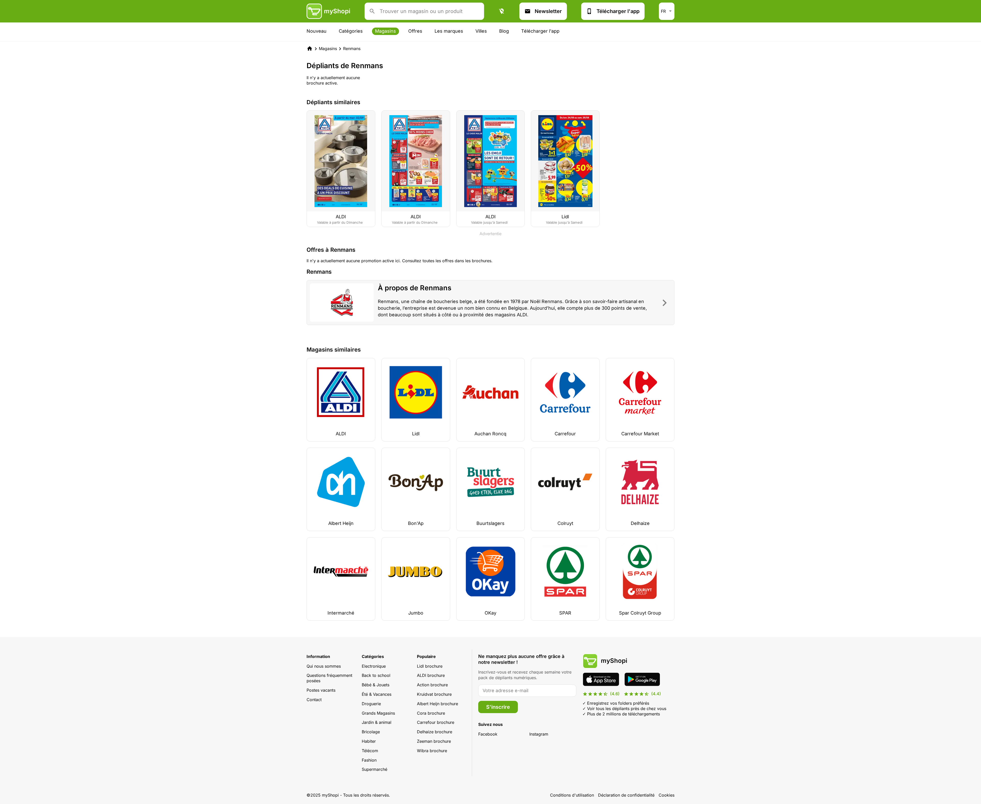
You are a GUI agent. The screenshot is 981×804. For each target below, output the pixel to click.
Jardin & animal (376, 722)
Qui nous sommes (324, 666)
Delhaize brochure (434, 731)
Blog (504, 31)
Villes (481, 31)
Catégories (351, 31)
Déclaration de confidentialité (626, 795)
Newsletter (548, 11)
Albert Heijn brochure (437, 703)
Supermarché (374, 769)
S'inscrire (498, 707)
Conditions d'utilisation (572, 795)
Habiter (369, 741)
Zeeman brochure (434, 741)
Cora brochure (431, 713)
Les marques (449, 31)
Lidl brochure (429, 666)
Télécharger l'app (618, 11)
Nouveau (316, 31)
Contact (314, 699)
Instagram (538, 734)
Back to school (376, 675)
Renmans (351, 48)
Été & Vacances (376, 694)
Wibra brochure (432, 750)
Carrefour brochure (435, 722)
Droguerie (371, 703)
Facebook (487, 734)
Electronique (374, 666)
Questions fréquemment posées (329, 678)
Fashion (369, 760)
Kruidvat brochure (434, 694)
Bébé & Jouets (375, 684)
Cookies (666, 795)
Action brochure (432, 684)
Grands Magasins (378, 713)
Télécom (370, 750)
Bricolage (371, 731)
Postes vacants (321, 690)
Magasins (385, 31)
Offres (415, 31)
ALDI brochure (431, 675)
